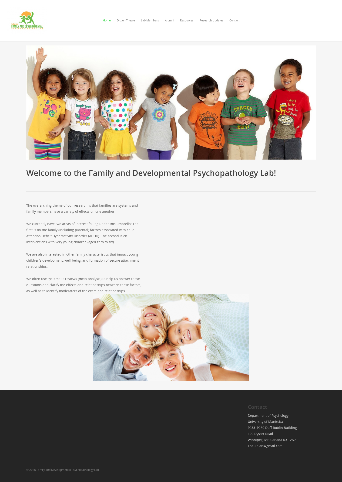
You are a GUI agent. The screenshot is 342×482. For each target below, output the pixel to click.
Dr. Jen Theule (126, 20)
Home (107, 20)
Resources (187, 20)
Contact (234, 20)
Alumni (169, 20)
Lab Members (150, 20)
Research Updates (211, 20)
